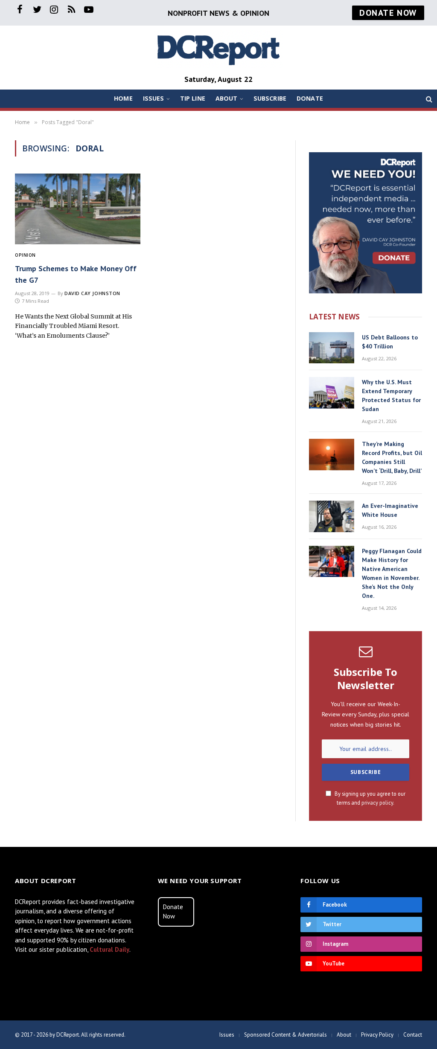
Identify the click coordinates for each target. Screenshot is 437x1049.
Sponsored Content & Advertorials (285, 1034)
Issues (153, 98)
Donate (310, 98)
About (227, 98)
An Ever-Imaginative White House (390, 510)
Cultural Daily (109, 949)
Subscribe (269, 98)
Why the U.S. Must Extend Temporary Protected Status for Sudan (391, 395)
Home (123, 98)
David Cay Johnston (92, 293)
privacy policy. (377, 802)
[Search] (428, 99)
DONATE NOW (388, 12)
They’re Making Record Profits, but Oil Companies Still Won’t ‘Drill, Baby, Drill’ (392, 457)
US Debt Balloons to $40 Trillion (390, 341)
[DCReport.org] (218, 49)
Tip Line (192, 98)
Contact (412, 1034)
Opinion (25, 255)
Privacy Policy (377, 1034)
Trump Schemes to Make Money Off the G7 (76, 274)
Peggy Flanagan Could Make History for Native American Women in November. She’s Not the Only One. (392, 573)
